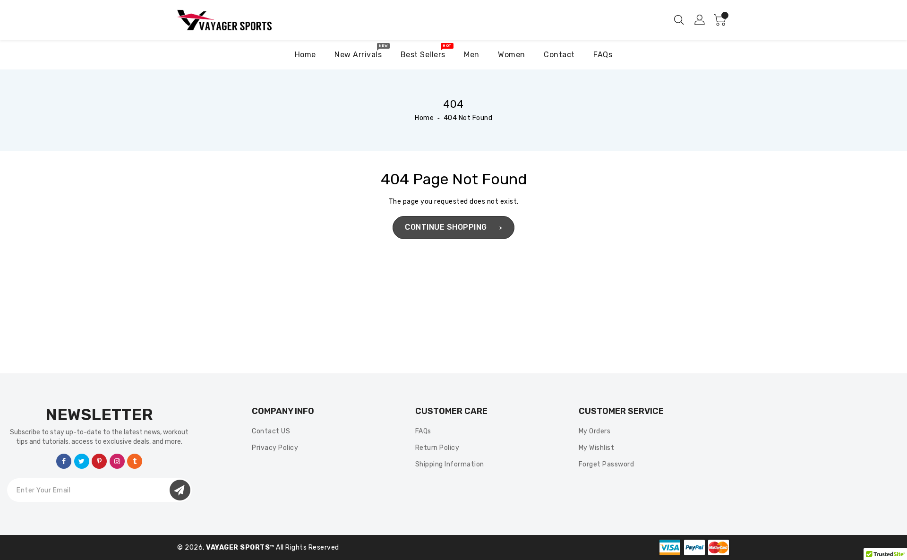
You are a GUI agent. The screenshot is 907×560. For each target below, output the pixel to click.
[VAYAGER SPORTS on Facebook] (64, 461)
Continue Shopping (446, 227)
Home (424, 118)
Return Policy (437, 448)
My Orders (595, 431)
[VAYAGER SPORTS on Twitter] (81, 461)
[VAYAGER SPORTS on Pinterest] (99, 461)
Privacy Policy (275, 448)
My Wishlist (597, 448)
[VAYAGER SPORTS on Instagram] (117, 461)
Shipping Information (449, 464)
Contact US (271, 431)
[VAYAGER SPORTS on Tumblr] (135, 461)
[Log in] (700, 20)
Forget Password (606, 464)
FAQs (423, 431)
